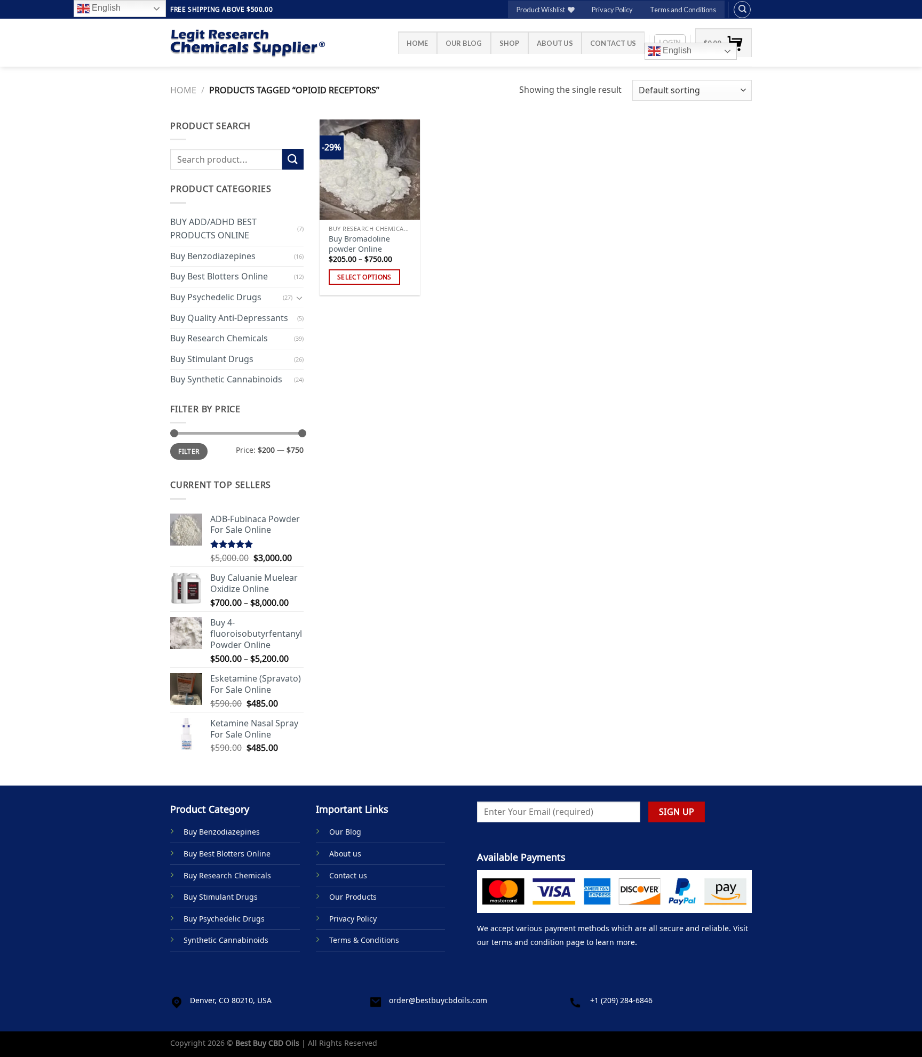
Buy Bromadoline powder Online (359, 244)
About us (555, 43)
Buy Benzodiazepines (213, 256)
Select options (364, 277)
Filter (188, 451)
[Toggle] (299, 297)
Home (417, 43)
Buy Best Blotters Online (219, 276)
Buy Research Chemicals (219, 338)
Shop (509, 43)
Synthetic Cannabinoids (226, 940)
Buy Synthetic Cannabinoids (226, 379)
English (676, 50)
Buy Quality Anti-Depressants (229, 317)
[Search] (742, 9)
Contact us (613, 43)
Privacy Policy (612, 9)
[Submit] (293, 159)
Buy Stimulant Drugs (211, 359)
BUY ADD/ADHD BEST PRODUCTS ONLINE (213, 228)
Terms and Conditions (683, 9)
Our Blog (464, 43)
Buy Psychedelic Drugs (215, 297)
